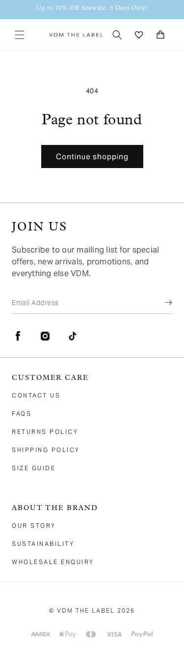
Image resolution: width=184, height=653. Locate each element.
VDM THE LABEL (86, 610)
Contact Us (36, 395)
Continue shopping (92, 156)
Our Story (34, 525)
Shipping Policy (46, 450)
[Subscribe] (161, 302)
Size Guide (33, 468)
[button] (19, 35)
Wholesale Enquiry (53, 562)
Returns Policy (45, 431)
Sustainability (43, 543)
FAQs (21, 413)
